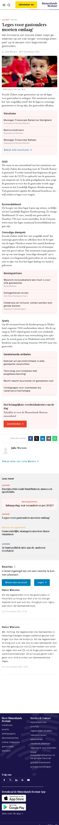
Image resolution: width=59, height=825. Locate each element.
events (5, 729)
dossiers (6, 751)
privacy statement (40, 763)
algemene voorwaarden (43, 748)
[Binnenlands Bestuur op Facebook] (4, 780)
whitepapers (9, 734)
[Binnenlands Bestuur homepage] (49, 6)
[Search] (54, 9)
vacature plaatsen (40, 744)
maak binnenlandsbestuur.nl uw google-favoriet (42, 755)
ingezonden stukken (41, 731)
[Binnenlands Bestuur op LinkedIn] (16, 780)
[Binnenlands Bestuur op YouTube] (28, 780)
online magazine (11, 742)
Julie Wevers (10, 52)
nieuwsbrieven (38, 735)
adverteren (36, 739)
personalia (7, 747)
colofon (34, 727)
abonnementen (10, 738)
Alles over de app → (12, 814)
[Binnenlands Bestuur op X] (10, 780)
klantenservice (38, 722)
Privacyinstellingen (40, 767)
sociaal (5, 20)
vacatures (7, 725)
